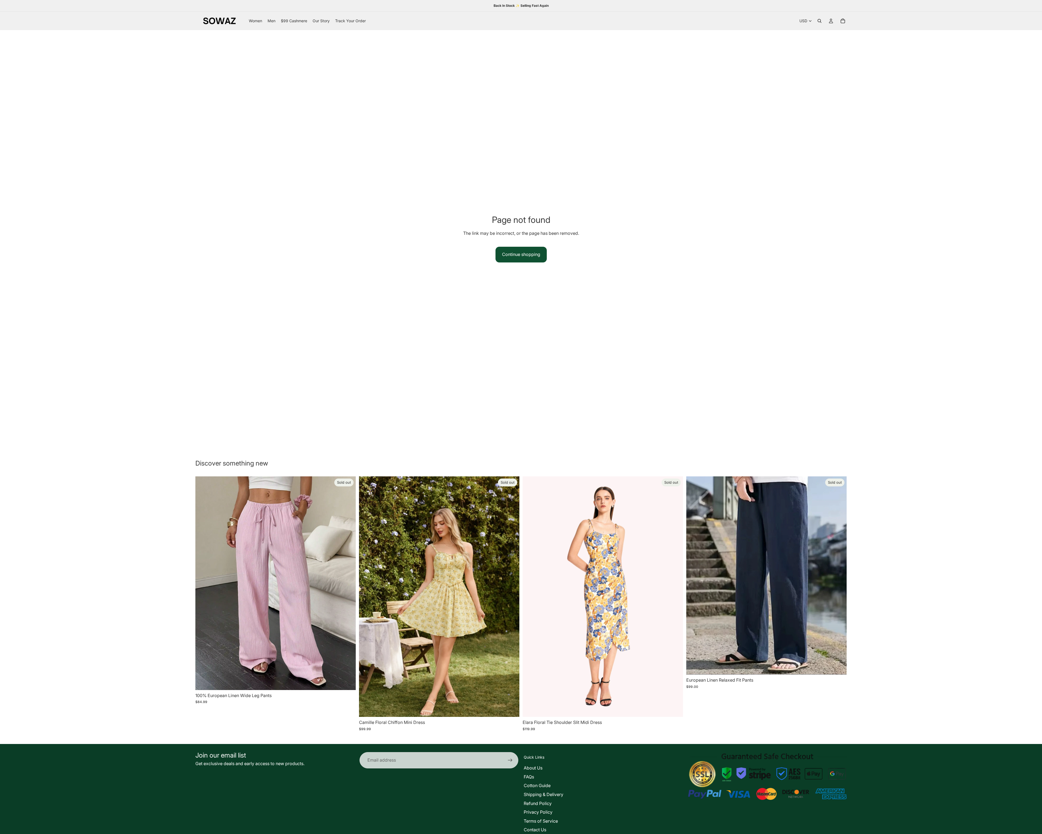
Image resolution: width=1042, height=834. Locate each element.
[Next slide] (347, 583)
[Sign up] (510, 760)
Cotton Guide (537, 785)
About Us (533, 768)
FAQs (529, 777)
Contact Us (535, 829)
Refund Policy (538, 803)
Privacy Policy (538, 812)
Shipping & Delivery (543, 794)
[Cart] (843, 21)
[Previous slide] (203, 583)
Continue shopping (521, 254)
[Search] (819, 21)
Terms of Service (541, 821)
